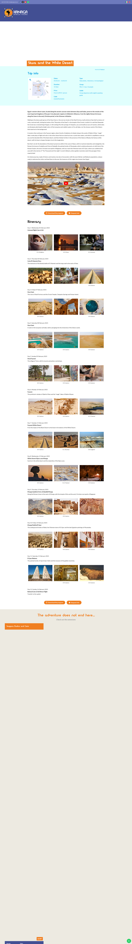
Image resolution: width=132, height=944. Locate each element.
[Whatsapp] (28, 2)
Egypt (40, 939)
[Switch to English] (130, 2)
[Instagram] (23, 2)
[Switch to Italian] (127, 2)
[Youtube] (25, 2)
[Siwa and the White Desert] (39, 88)
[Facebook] (20, 2)
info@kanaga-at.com (13, 2)
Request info (75, 213)
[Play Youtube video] (66, 183)
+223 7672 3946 (4, 2)
